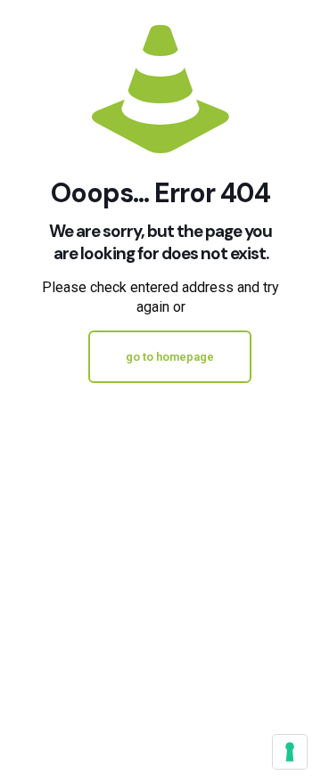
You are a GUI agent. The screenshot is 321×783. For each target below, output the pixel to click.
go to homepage (170, 356)
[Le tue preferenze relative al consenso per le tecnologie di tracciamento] (290, 752)
